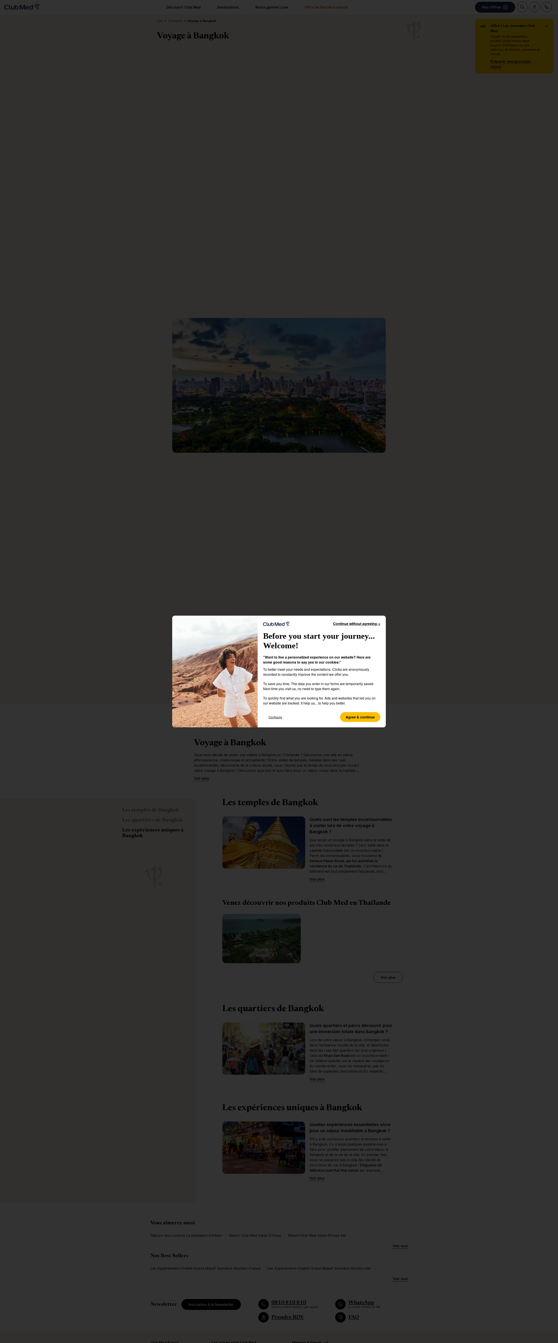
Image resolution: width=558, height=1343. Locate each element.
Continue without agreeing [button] (356, 623)
